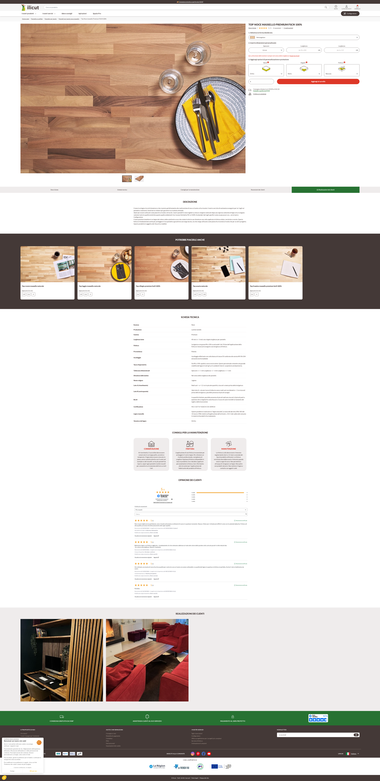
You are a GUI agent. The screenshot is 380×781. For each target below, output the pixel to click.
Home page (25, 19)
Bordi (265, 63)
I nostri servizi (47, 13)
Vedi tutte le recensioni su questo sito (162, 502)
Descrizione (252, 28)
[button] (4, 777)
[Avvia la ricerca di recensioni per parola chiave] (246, 514)
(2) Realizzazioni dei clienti (325, 190)
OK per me (33, 771)
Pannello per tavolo (51, 19)
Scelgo (12, 771)
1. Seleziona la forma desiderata (260, 33)
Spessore (266, 46)
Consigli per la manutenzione (190, 190)
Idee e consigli (67, 13)
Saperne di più (294, 56)
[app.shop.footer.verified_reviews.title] (318, 718)
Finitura (341, 63)
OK (356, 735)
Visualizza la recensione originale (143, 536)
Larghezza (341, 46)
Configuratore (351, 13)
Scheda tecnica (122, 190)
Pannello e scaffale (37, 19)
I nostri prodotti (28, 13)
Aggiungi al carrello (318, 81)
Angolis (304, 63)
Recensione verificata (241, 520)
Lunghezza (304, 46)
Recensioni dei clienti (258, 190)
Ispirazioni (83, 13)
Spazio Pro (97, 13)
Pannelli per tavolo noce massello (69, 19)
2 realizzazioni (288, 28)
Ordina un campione (259, 94)
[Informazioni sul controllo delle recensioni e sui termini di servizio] (172, 499)
